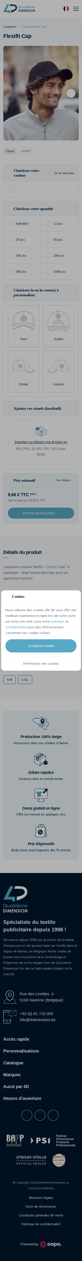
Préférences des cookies (41, 664)
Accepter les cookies (41, 646)
